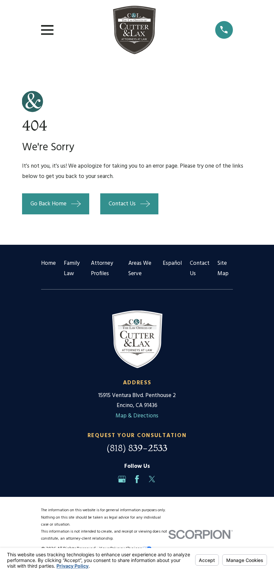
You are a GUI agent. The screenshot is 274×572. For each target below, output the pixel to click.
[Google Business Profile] (122, 479)
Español (172, 263)
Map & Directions (137, 415)
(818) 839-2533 (137, 447)
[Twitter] (152, 479)
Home (48, 263)
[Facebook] (137, 479)
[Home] (134, 30)
